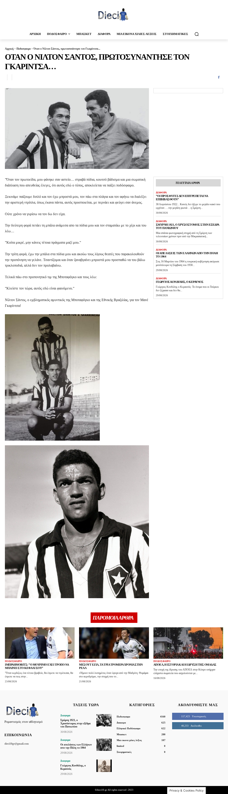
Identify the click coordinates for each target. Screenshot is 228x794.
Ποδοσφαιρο (23, 48)
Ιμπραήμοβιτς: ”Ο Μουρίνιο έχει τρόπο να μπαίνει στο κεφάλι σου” (37, 666)
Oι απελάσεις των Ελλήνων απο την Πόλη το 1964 (76, 746)
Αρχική (9, 48)
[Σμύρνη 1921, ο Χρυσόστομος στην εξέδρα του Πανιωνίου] (104, 720)
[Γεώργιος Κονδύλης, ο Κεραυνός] (104, 766)
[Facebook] (218, 77)
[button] (196, 34)
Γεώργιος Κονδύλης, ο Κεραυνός (180, 282)
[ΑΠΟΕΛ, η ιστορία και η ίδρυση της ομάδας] (188, 643)
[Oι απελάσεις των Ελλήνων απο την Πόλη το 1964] (104, 745)
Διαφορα (161, 192)
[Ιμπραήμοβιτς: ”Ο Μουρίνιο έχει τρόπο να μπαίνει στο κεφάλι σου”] (40, 643)
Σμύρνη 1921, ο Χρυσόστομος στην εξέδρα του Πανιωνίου (187, 226)
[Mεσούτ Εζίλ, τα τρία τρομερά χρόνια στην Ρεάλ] (114, 643)
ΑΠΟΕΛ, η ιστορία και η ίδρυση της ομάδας (184, 664)
